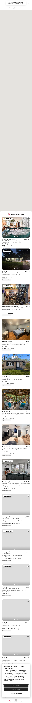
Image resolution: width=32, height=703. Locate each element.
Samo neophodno (16, 689)
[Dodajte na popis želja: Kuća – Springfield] (28, 250)
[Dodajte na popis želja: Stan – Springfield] (28, 461)
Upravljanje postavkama (16, 693)
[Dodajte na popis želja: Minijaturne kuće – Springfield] (28, 285)
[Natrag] (3, 3)
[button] (4, 246)
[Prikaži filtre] (28, 3)
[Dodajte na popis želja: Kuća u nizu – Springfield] (28, 218)
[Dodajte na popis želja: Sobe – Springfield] (28, 320)
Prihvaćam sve (16, 685)
